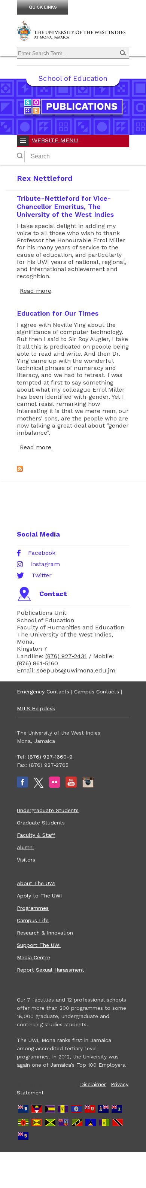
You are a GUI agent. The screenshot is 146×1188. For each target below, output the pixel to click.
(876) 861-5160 (37, 663)
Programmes (33, 908)
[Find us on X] (38, 786)
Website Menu (55, 140)
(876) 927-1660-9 (50, 757)
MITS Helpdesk (36, 708)
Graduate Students (41, 823)
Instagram (45, 564)
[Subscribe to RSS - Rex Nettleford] (20, 469)
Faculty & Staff (36, 835)
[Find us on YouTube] (71, 786)
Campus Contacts (96, 692)
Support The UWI (39, 945)
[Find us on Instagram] (88, 786)
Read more (35, 290)
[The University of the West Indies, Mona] (73, 35)
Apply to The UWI (39, 896)
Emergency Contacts (43, 692)
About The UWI (36, 883)
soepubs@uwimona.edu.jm (76, 670)
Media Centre (33, 957)
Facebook (41, 553)
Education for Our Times (57, 313)
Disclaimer (93, 1084)
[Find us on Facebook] (22, 786)
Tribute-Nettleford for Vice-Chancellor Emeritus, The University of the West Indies (65, 206)
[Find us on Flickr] (54, 786)
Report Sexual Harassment (50, 970)
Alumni (25, 847)
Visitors (26, 860)
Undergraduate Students (48, 810)
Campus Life (33, 920)
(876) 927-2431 (66, 656)
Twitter (41, 575)
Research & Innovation (45, 933)
